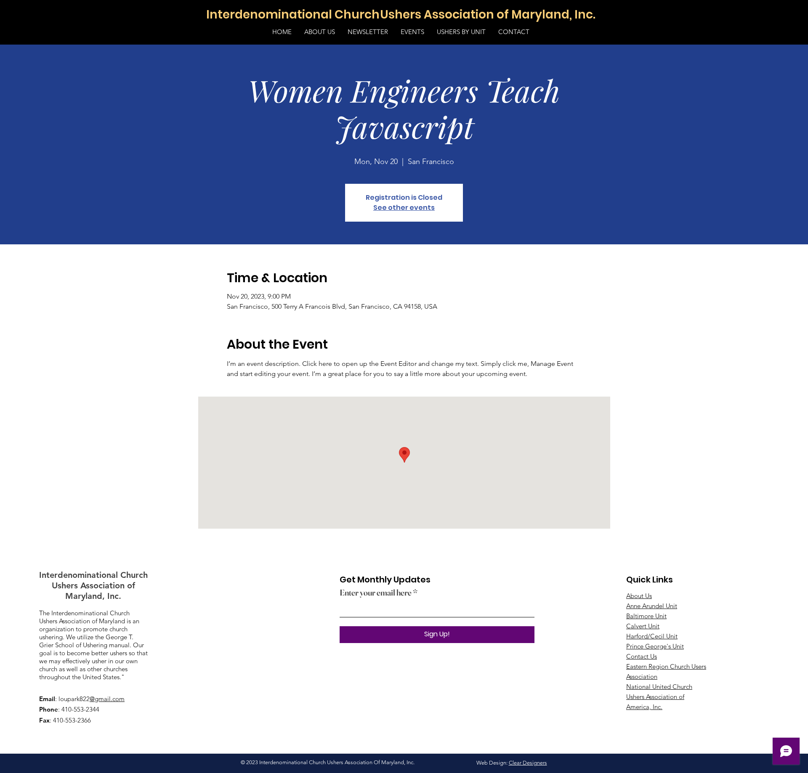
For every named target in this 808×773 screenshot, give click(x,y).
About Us (639, 596)
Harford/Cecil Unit (652, 636)
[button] (412, 32)
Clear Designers (528, 763)
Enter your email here (376, 592)
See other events (404, 207)
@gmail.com (107, 699)
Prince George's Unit (655, 646)
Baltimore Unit (646, 616)
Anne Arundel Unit (651, 606)
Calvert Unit (642, 626)
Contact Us (641, 656)
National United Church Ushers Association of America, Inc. (659, 697)
